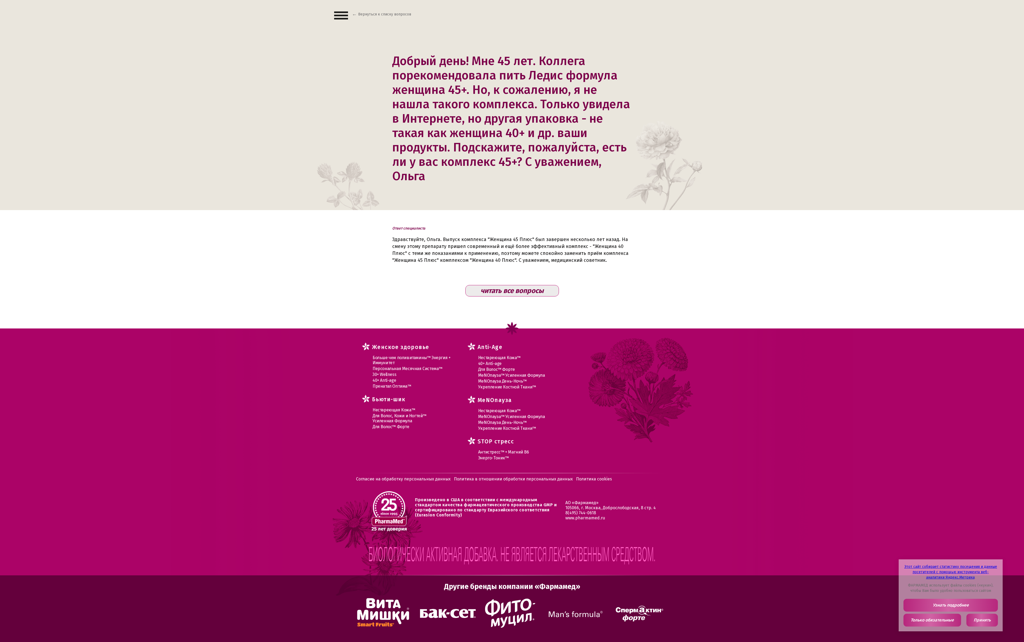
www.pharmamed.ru (585, 517)
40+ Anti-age (384, 380)
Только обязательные (932, 620)
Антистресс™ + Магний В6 (503, 452)
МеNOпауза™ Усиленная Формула (511, 375)
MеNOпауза (495, 400)
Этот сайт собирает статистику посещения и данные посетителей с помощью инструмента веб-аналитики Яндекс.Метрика (950, 572)
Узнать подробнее (951, 605)
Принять (982, 620)
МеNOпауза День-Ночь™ (502, 381)
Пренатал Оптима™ (392, 386)
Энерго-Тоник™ (493, 457)
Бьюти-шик (389, 399)
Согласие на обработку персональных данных (403, 479)
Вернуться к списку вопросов (384, 14)
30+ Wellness (384, 374)
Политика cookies (594, 479)
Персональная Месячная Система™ (407, 368)
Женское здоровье (400, 347)
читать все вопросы (512, 291)
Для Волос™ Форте (391, 426)
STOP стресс (496, 441)
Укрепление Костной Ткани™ (507, 387)
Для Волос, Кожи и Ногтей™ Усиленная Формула (399, 418)
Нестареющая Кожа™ (394, 409)
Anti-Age (490, 347)
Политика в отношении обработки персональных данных (513, 479)
